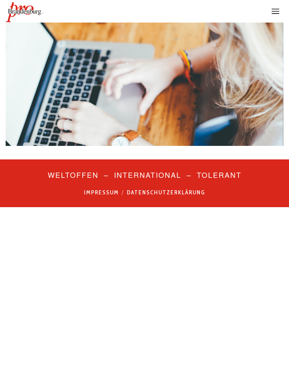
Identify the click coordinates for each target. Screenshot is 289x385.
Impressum (101, 192)
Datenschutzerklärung (166, 192)
